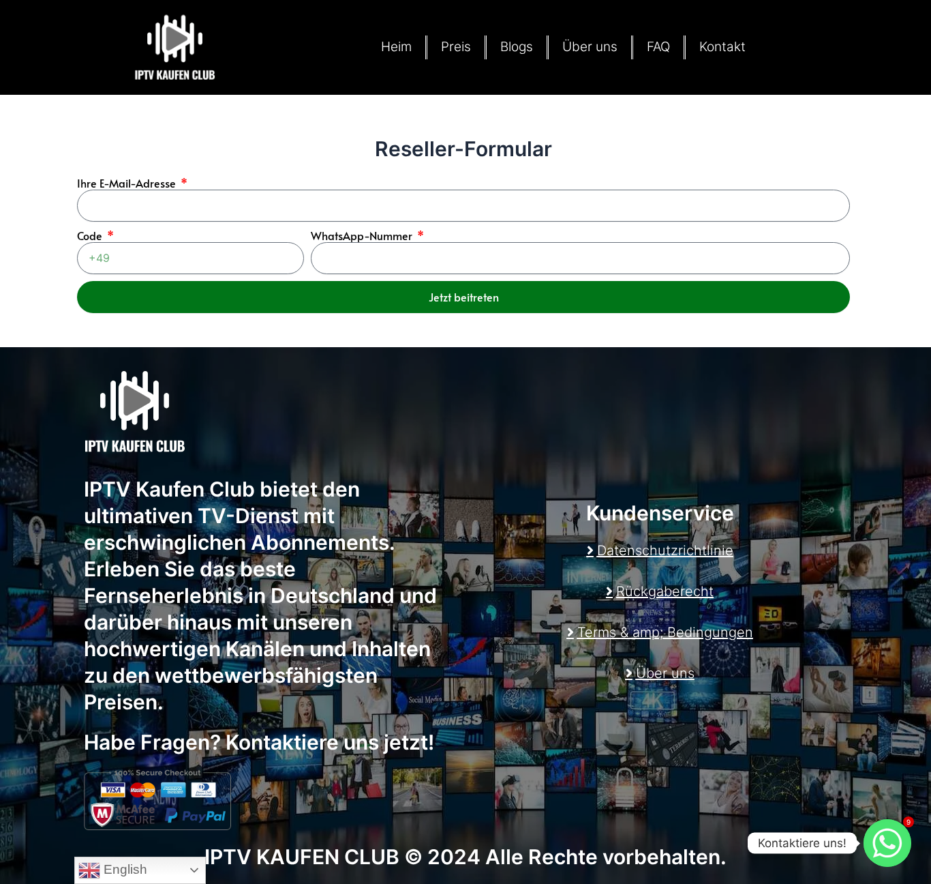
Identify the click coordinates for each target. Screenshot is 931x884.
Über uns (589, 47)
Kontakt (722, 47)
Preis (456, 47)
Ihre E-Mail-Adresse (128, 183)
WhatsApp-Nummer (363, 235)
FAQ (658, 47)
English (123, 869)
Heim (396, 47)
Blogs (516, 47)
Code (91, 235)
